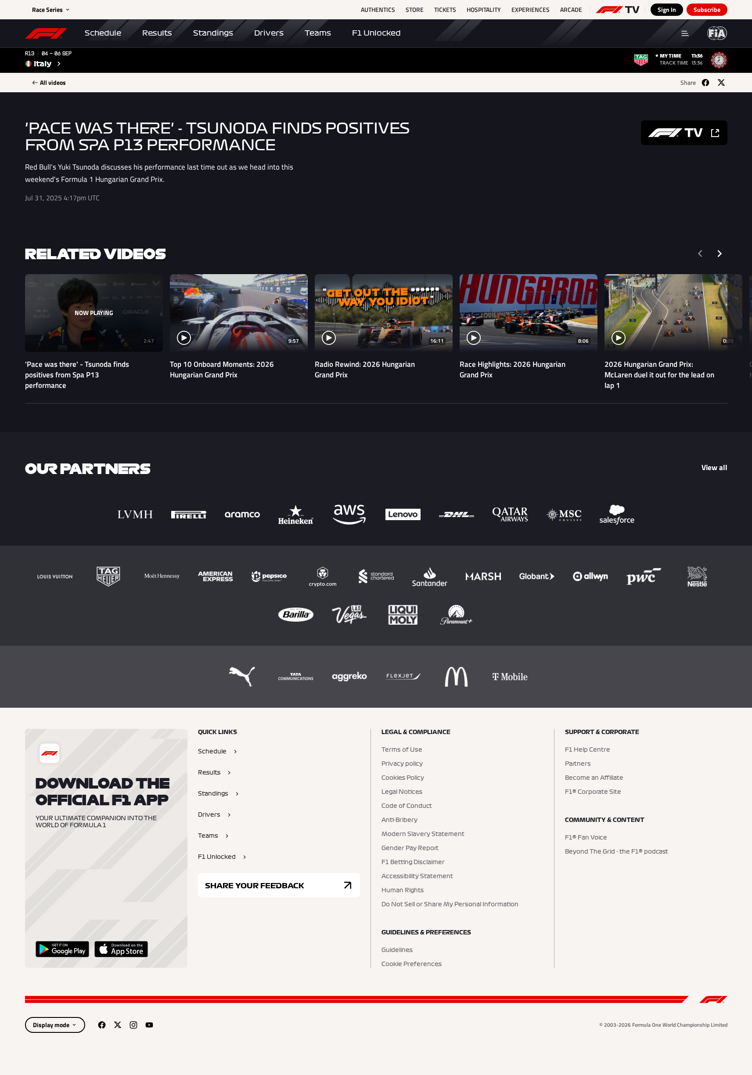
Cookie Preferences (411, 964)
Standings (213, 32)
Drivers (269, 32)
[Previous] (700, 253)
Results (157, 32)
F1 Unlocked (376, 32)
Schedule (103, 32)
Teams (318, 32)
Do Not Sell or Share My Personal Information (449, 904)
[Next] (719, 253)
